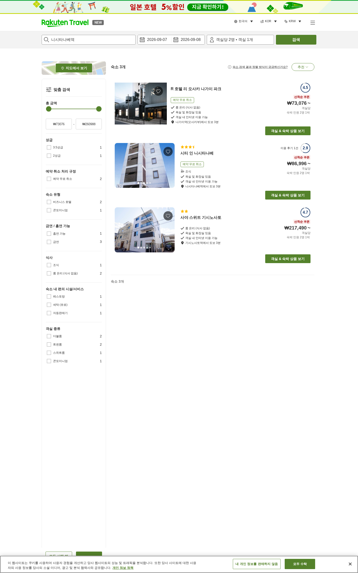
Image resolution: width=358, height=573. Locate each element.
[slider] (48, 109)
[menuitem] (244, 21)
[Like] (158, 91)
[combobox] (89, 40)
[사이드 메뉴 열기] (312, 22)
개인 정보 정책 (123, 568)
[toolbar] (171, 40)
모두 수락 (300, 564)
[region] (179, 564)
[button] (65, 22)
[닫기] (350, 564)
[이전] (120, 165)
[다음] (169, 165)
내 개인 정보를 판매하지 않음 (257, 564)
